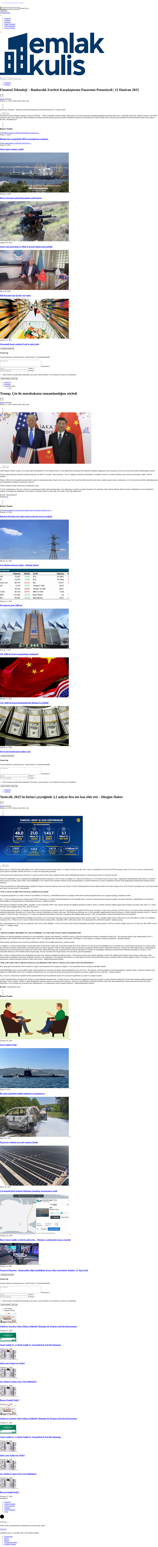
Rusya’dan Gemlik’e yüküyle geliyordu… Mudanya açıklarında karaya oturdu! (35, 1240)
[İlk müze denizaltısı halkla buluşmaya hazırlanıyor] (34, 1087)
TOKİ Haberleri (9, 26)
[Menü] (1, 15)
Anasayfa (7, 18)
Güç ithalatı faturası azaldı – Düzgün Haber (19, 565)
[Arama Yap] (1, 77)
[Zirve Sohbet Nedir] (34, 1039)
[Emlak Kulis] (5, 13)
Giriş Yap (4, 10)
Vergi (6, 1512)
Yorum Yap (4, 353)
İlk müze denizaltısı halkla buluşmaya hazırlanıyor (22, 1093)
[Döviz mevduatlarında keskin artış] (34, 745)
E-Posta (31, 371)
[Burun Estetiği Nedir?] (8, 1396)
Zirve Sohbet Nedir (8, 1045)
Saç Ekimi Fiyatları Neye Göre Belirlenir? (18, 3)
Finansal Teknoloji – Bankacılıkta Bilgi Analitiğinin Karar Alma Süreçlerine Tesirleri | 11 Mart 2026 (44, 1270)
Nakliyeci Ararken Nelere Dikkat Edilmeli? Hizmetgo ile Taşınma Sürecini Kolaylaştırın (38, 1326)
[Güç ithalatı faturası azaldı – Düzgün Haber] (34, 559)
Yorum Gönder (5, 378)
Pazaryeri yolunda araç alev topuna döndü (19, 1142)
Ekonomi (7, 22)
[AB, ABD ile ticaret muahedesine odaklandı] (34, 648)
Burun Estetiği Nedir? (9, 1400)
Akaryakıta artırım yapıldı (12, 149)
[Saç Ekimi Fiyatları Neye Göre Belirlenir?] (8, 1377)
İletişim (6, 1540)
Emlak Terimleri (9, 24)
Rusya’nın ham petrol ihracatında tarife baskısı (21, 198)
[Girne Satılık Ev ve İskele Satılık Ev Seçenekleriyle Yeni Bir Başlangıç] (8, 1341)
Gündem (7, 20)
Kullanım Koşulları (10, 1542)
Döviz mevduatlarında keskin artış (15, 751)
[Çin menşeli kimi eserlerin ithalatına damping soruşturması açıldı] (34, 1185)
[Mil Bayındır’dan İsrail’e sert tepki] (34, 289)
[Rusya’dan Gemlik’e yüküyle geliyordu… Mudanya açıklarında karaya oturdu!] (34, 1234)
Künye (6, 1538)
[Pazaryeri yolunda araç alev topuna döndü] (34, 1136)
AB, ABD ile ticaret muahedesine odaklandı (19, 654)
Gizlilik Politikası (10, 1544)
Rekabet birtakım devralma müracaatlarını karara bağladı (26, 516)
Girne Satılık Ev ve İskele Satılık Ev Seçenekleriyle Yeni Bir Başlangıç (30, 1345)
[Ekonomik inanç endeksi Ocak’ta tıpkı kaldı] (34, 338)
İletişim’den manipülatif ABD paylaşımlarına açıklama (24, 139)
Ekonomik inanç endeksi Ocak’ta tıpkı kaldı (19, 344)
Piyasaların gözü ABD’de (11, 605)
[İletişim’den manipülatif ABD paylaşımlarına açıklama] (19, 133)
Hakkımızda (8, 1536)
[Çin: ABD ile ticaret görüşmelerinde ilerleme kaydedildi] (34, 697)
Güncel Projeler (9, 28)
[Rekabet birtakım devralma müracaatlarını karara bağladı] (25, 510)
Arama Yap (24, 8)
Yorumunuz (45, 366)
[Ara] (21, 79)
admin (2, 99)
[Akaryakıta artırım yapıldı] (15, 143)
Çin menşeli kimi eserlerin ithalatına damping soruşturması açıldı (28, 1191)
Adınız (31, 368)
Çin (10, 388)
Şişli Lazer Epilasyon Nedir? (12, 1363)
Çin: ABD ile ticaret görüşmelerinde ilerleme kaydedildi (24, 703)
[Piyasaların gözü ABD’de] (34, 599)
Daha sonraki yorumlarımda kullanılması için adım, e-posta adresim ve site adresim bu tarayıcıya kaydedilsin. (39, 375)
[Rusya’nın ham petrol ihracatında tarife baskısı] (34, 192)
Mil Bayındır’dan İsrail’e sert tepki (15, 295)
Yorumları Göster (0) (7, 348)
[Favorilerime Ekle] (40, 133)
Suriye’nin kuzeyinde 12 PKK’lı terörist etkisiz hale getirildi (26, 247)
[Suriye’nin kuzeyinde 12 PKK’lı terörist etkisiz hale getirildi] (34, 241)
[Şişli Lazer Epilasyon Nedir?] (8, 1359)
